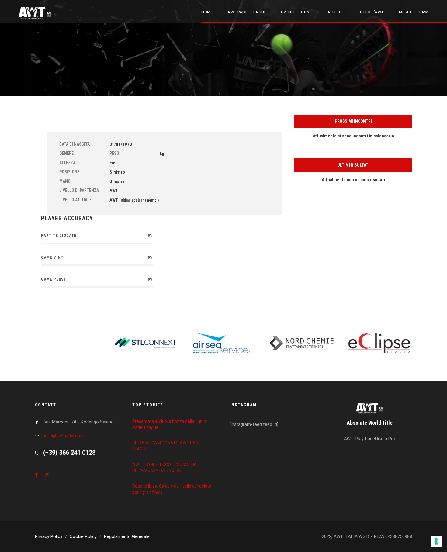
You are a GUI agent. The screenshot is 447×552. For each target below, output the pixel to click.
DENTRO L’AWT (369, 12)
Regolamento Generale (127, 536)
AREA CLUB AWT (414, 12)
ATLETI (333, 12)
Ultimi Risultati (353, 165)
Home (207, 12)
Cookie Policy (83, 536)
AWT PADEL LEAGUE (246, 12)
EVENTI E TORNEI (297, 12)
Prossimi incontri (353, 121)
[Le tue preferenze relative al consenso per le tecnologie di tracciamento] (436, 541)
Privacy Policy (48, 536)
